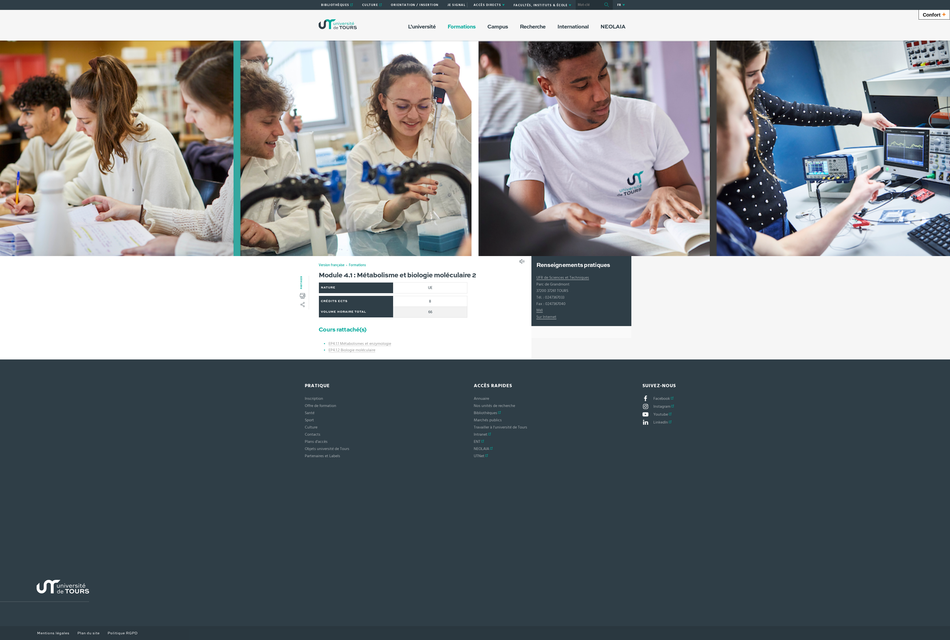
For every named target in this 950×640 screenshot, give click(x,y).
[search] (588, 5)
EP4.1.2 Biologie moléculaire (352, 350)
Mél (539, 310)
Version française (331, 265)
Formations (357, 265)
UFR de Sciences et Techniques (562, 278)
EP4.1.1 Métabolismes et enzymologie (360, 344)
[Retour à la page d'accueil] (338, 24)
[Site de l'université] (44, 591)
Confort (934, 14)
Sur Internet (546, 317)
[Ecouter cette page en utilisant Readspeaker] (522, 263)
